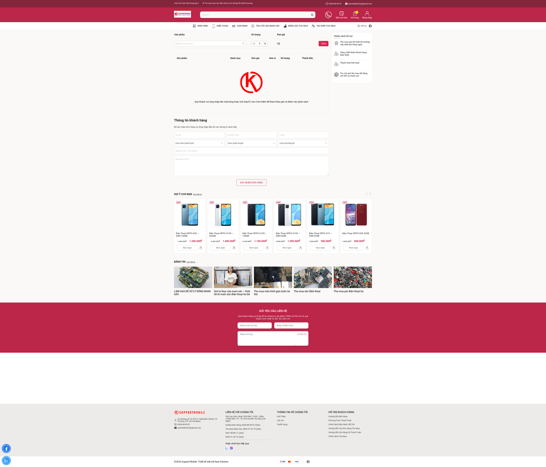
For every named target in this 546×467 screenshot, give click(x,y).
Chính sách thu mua (337, 436)
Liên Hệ (280, 420)
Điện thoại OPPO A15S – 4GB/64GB (288, 234)
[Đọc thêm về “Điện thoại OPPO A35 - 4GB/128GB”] (200, 247)
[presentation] (367, 194)
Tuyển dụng (282, 424)
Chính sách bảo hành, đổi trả (341, 424)
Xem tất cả (197, 194)
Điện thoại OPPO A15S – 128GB (254, 234)
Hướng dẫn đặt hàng (337, 416)
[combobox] (199, 143)
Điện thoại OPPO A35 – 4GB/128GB (187, 234)
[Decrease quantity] (254, 43)
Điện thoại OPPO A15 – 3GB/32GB (320, 234)
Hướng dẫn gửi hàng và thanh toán (344, 432)
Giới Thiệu (281, 416)
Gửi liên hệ (301, 334)
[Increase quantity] (265, 43)
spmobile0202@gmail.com (189, 428)
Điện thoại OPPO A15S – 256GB (221, 234)
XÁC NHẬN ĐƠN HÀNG (251, 182)
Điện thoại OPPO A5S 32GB (355, 233)
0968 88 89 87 (183, 424)
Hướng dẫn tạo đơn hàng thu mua (344, 428)
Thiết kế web (204, 461)
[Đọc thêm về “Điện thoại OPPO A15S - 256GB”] (233, 247)
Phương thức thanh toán (339, 420)
